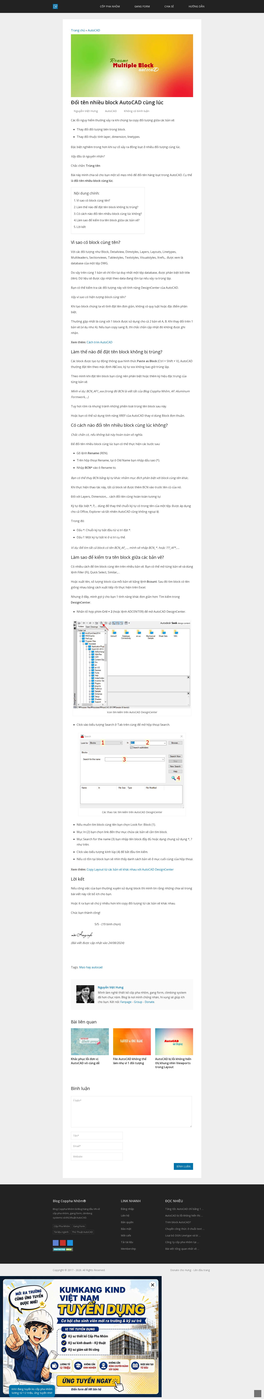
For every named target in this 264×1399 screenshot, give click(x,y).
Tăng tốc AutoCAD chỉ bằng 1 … (184, 1209)
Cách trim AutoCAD (99, 342)
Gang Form (142, 6)
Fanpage (125, 1002)
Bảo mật (126, 1228)
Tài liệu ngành (61, 1232)
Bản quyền (127, 1222)
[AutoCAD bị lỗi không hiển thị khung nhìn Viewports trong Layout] (174, 1041)
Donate (149, 1002)
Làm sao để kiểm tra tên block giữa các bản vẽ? (108, 220)
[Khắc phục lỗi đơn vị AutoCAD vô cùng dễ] (90, 1041)
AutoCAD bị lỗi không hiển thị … (184, 1215)
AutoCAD (94, 30)
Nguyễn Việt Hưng (86, 111)
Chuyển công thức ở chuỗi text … (185, 1228)
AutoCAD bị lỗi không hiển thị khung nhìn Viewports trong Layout (173, 1063)
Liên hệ (125, 1215)
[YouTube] (63, 1243)
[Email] (70, 1243)
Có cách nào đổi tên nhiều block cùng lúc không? (109, 214)
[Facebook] (56, 1243)
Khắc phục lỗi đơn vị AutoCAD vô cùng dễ (85, 1061)
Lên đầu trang (201, 1270)
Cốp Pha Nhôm (109, 6)
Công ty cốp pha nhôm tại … (182, 1242)
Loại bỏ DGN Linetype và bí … (183, 1235)
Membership (128, 1248)
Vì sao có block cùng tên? (93, 200)
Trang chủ (78, 30)
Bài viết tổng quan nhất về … (182, 1248)
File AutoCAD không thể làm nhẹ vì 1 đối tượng (129, 1061)
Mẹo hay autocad (90, 967)
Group (138, 1002)
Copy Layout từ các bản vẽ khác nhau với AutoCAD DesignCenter (130, 869)
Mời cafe (126, 1235)
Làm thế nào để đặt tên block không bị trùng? (107, 207)
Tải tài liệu (127, 1242)
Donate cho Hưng (180, 1270)
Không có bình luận (136, 111)
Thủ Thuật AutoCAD (82, 1232)
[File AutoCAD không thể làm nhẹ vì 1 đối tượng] (132, 1041)
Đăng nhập (127, 1209)
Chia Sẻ (169, 6)
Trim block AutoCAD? (178, 1222)
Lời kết (81, 227)
